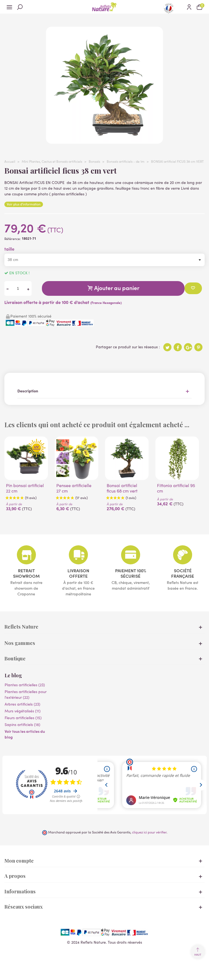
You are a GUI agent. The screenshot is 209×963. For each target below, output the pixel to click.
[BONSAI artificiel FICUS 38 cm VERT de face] (104, 140)
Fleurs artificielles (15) (23, 717)
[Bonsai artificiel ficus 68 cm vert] (126, 458)
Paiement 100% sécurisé (130, 573)
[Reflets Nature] (104, 6)
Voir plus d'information (24, 204)
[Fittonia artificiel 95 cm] (177, 458)
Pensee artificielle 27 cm (73, 488)
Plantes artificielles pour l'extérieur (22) (26, 694)
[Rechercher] (20, 7)
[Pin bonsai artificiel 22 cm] (26, 458)
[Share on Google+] (188, 347)
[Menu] (9, 7)
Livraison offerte (78, 573)
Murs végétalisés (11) (23, 710)
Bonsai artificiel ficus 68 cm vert (122, 488)
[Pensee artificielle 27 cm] (76, 458)
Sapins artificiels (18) (22, 724)
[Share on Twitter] (167, 347)
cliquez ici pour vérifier (149, 832)
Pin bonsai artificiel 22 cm (25, 488)
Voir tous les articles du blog (25, 734)
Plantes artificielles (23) (25, 684)
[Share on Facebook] (178, 347)
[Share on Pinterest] (198, 347)
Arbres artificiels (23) (22, 704)
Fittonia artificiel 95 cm (176, 488)
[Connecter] (189, 7)
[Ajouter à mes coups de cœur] (193, 288)
